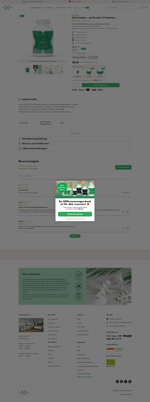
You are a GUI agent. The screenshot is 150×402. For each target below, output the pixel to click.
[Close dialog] (91, 184)
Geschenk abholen (75, 214)
